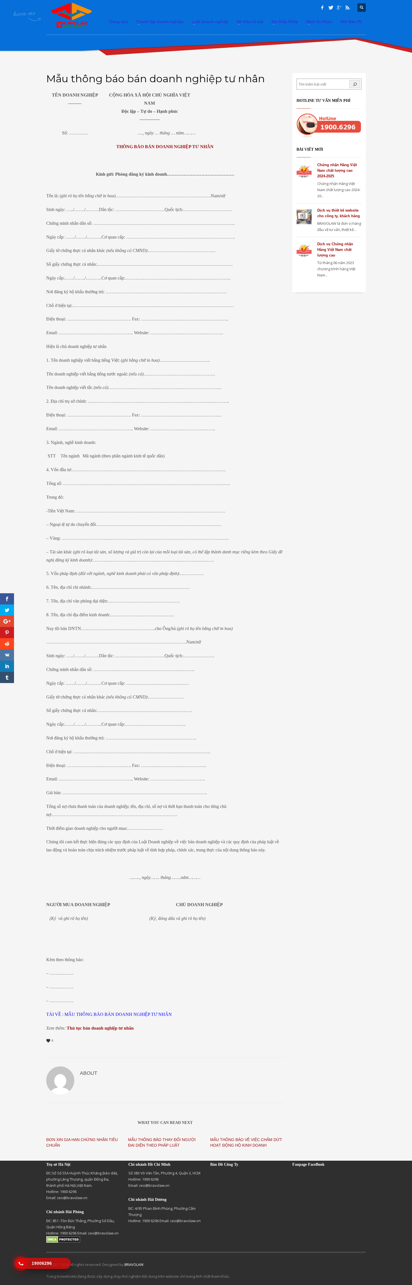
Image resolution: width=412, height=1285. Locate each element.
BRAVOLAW (133, 1264)
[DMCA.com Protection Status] (63, 1239)
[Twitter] (331, 7)
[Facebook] (322, 7)
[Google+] (339, 7)
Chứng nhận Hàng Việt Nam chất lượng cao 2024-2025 (337, 170)
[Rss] (347, 7)
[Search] (354, 84)
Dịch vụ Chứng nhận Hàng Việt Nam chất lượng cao (335, 249)
